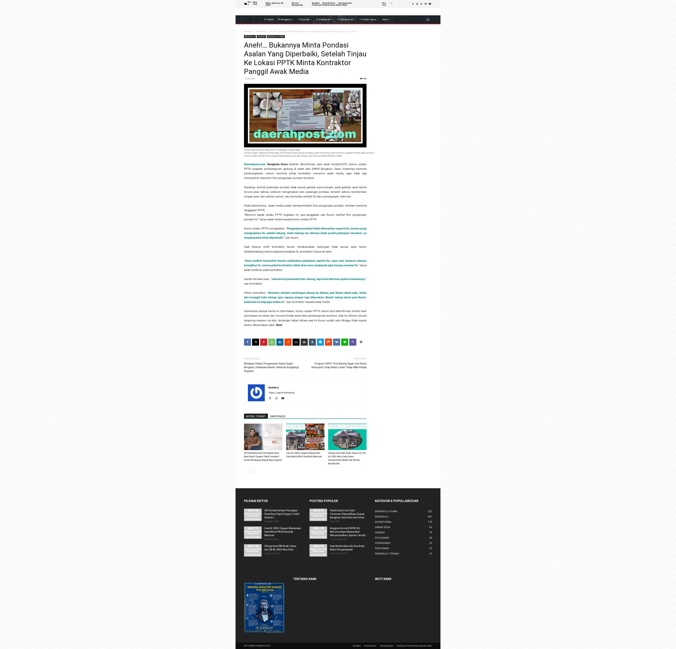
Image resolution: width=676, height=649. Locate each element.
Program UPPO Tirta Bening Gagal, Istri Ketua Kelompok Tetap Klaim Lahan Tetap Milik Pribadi (339, 365)
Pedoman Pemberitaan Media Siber (414, 645)
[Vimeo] (426, 4)
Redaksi (273, 387)
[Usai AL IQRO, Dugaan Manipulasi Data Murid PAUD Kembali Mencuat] (305, 437)
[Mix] (328, 342)
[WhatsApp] (271, 342)
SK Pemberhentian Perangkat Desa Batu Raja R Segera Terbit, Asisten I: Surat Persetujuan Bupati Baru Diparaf (263, 456)
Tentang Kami (386, 645)
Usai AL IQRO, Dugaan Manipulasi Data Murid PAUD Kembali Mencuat (282, 532)
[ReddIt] (288, 342)
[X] (421, 4)
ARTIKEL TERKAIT (256, 416)
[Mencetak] (304, 342)
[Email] (296, 342)
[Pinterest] (263, 342)
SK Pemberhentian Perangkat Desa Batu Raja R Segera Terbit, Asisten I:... (282, 514)
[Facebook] (413, 4)
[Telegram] (320, 342)
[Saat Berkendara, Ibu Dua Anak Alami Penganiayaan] (318, 550)
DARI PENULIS (278, 416)
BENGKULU (261, 31)
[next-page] (252, 470)
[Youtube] (430, 4)
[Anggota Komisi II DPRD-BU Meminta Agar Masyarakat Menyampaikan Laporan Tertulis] (318, 532)
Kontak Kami (370, 645)
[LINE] (344, 342)
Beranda (248, 31)
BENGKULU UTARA (276, 36)
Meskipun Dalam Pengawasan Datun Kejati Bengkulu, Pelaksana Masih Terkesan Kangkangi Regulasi (271, 367)
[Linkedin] (279, 342)
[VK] (336, 342)
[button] (428, 19)
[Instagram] (417, 4)
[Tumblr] (312, 342)
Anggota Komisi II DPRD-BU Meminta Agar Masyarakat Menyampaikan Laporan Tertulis (348, 532)
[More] (361, 342)
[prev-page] (246, 470)
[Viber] (352, 342)
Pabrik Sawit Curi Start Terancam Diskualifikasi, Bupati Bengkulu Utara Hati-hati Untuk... (348, 514)
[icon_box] (387, 4)
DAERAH (261, 36)
